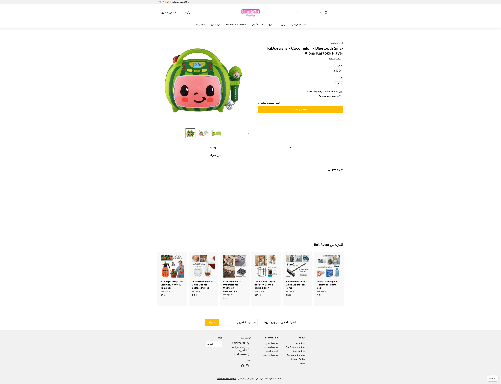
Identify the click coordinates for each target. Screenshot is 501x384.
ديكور (283, 24)
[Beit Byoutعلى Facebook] (242, 365)
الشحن (277, 103)
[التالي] (247, 133)
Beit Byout (335, 58)
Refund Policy (298, 359)
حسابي (302, 363)
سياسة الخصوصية (270, 355)
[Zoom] (203, 80)
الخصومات (200, 24)
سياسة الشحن (272, 343)
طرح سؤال (215, 155)
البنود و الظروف (271, 351)
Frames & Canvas (236, 24)
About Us (300, 343)
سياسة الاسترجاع (271, 347)
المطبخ (272, 24)
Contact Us (299, 351)
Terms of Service (296, 355)
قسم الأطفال (257, 24)
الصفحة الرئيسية (298, 24)
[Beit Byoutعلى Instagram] (247, 365)
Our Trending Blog (295, 347)
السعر (340, 65)
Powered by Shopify (226, 378)
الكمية (340, 78)
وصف (213, 147)
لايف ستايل (215, 24)
